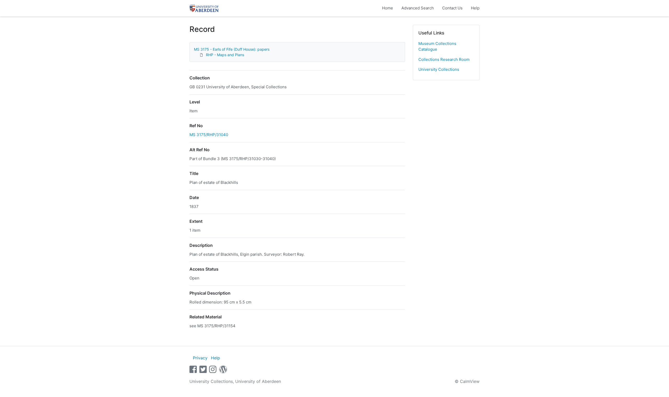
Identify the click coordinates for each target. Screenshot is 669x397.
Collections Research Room (444, 59)
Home (387, 7)
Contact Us (452, 7)
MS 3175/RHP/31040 (208, 134)
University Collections (438, 69)
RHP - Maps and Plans (225, 54)
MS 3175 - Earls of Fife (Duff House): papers (231, 49)
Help (475, 7)
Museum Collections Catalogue (437, 46)
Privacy (200, 357)
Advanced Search (417, 7)
